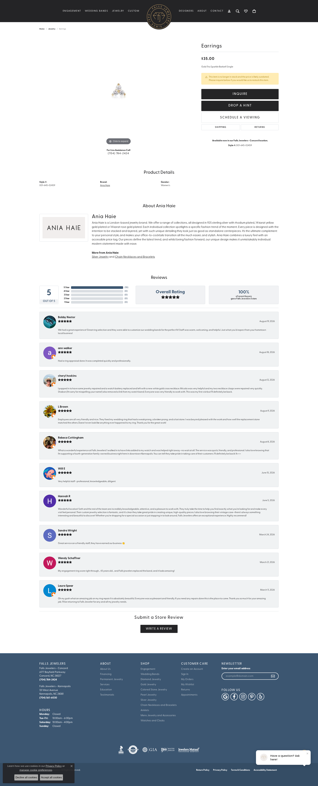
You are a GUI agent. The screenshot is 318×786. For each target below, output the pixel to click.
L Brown (63, 407)
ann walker (65, 348)
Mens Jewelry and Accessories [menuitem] (158, 715)
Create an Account (192, 669)
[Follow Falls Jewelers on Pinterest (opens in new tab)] (251, 696)
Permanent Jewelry (111, 679)
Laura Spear (65, 586)
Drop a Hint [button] (240, 105)
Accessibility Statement (265, 770)
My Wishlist (187, 684)
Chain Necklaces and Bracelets (135, 257)
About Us (105, 669)
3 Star (67, 295)
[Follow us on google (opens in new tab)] (225, 696)
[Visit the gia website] (149, 749)
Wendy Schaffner (69, 558)
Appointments (189, 695)
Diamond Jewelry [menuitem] (151, 679)
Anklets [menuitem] (145, 710)
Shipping (220, 127)
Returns (260, 127)
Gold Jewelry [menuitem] (148, 684)
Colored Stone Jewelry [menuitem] (154, 690)
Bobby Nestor (66, 317)
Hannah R (64, 496)
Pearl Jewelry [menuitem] (148, 695)
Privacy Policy (220, 770)
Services (104, 684)
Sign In (184, 674)
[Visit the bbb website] (121, 749)
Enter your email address (236, 668)
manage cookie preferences (36, 770)
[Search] (237, 11)
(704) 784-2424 (118, 153)
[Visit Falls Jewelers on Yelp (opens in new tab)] (260, 696)
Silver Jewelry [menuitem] (148, 700)
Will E (61, 469)
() (126, 287)
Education (106, 690)
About (202, 11)
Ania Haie (105, 185)
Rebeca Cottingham (71, 438)
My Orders (187, 679)
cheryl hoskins (67, 376)
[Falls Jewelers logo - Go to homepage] (159, 16)
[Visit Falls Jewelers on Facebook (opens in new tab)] (234, 696)
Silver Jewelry (100, 257)
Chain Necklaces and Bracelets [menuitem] (159, 705)
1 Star (67, 302)
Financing (105, 674)
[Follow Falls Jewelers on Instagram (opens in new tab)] (243, 696)
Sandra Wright (67, 530)
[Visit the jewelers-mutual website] (188, 749)
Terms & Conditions (240, 770)
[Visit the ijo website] (168, 749)
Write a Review (159, 628)
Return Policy (202, 770)
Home (42, 29)
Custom (133, 11)
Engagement (72, 11)
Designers (186, 11)
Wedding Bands (96, 11)
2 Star (67, 298)
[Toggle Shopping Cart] (254, 11)
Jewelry (118, 11)
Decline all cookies (26, 777)
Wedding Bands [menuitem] (150, 674)
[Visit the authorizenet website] (133, 749)
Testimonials (107, 695)
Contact (217, 11)
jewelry (51, 29)
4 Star (67, 291)
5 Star (67, 287)
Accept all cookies (51, 777)
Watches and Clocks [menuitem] (153, 721)
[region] (118, 90)
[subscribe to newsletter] (273, 676)
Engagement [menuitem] (148, 669)
